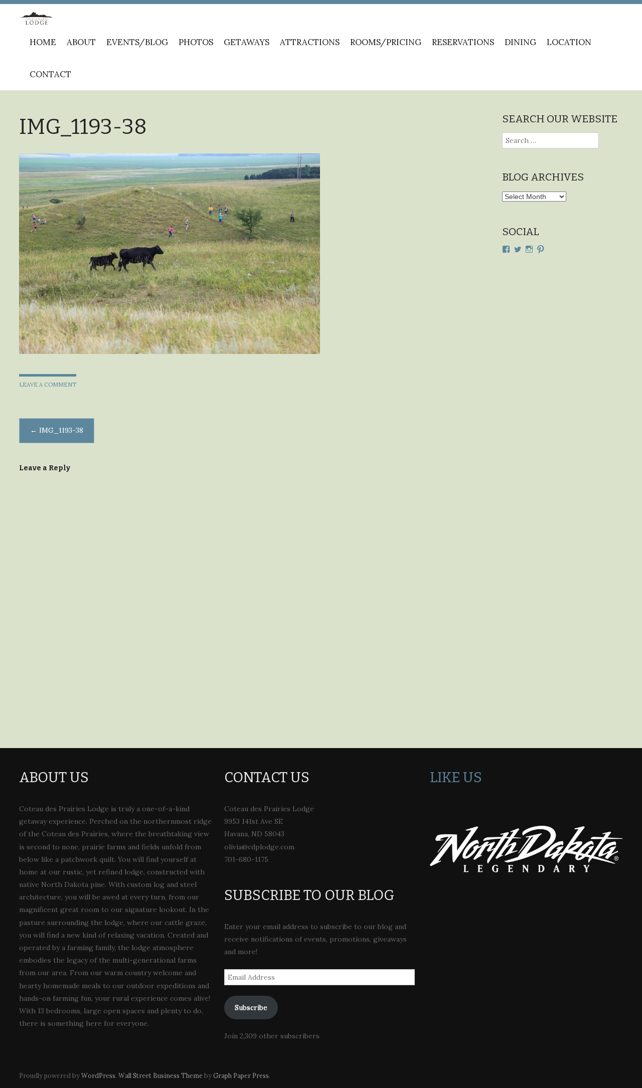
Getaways (246, 42)
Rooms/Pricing (385, 42)
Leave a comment (47, 384)
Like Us (456, 777)
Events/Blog (137, 42)
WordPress (98, 1075)
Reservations (463, 42)
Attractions (310, 42)
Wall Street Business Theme (160, 1075)
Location (569, 42)
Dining (520, 42)
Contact (50, 74)
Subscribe (251, 1007)
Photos (196, 42)
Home (43, 42)
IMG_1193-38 (56, 430)
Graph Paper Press (241, 1075)
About (81, 42)
